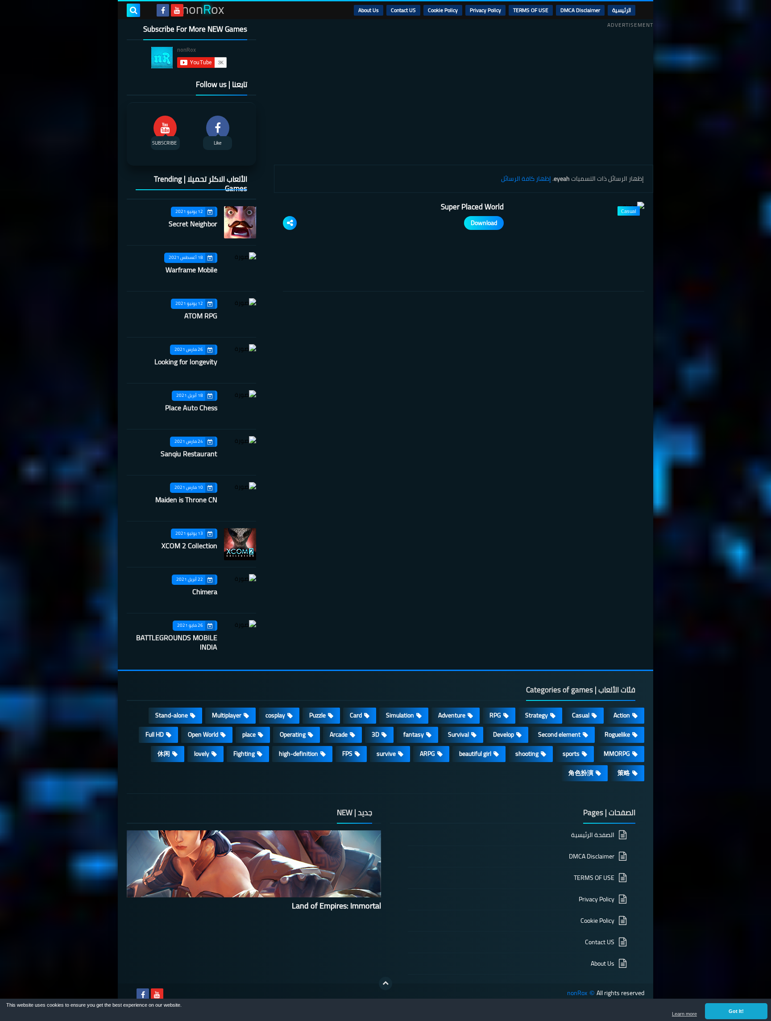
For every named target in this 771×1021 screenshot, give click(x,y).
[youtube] (177, 10)
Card (356, 715)
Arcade (339, 734)
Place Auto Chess (191, 407)
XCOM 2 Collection (189, 545)
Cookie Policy (443, 10)
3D (375, 734)
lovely (201, 753)
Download (484, 223)
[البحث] (133, 10)
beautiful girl (475, 753)
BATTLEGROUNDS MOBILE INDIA (176, 642)
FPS (347, 753)
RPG (495, 715)
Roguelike (617, 734)
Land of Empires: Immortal (336, 905)
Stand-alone (171, 715)
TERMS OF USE (530, 10)
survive (386, 753)
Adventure (451, 715)
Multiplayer (226, 715)
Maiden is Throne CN (186, 499)
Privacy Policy (485, 10)
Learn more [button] (684, 1014)
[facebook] (163, 10)
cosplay (275, 715)
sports (571, 753)
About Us (368, 10)
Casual (580, 715)
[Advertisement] (463, 93)
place (249, 734)
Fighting (244, 753)
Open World (203, 734)
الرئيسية (621, 10)
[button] (736, 1011)
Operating (293, 734)
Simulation (400, 715)
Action (621, 715)
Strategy (536, 715)
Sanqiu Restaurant (189, 453)
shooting (527, 753)
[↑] (385, 983)
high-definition (298, 753)
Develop (503, 734)
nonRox (577, 993)
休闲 (164, 753)
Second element (559, 734)
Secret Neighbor (193, 223)
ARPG (427, 753)
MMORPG (617, 753)
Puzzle (317, 715)
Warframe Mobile (191, 269)
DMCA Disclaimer (580, 10)
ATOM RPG (200, 315)
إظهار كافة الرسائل (526, 178)
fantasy (413, 734)
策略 (624, 773)
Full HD (154, 734)
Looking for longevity (185, 361)
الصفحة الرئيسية (592, 835)
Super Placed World (472, 207)
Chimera (204, 591)
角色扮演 (580, 773)
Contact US (403, 10)
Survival (458, 734)
